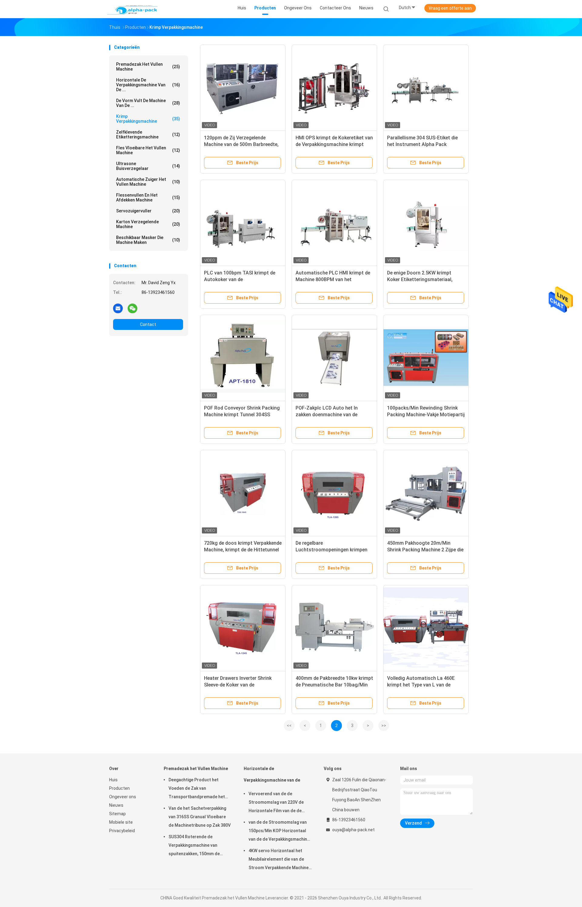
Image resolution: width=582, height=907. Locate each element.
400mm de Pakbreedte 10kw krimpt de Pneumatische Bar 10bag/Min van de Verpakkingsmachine (334, 684)
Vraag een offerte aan (450, 8)
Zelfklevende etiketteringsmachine (148, 134)
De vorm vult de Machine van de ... (148, 103)
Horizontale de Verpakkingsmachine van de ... (148, 85)
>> (383, 725)
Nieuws (116, 805)
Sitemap (117, 813)
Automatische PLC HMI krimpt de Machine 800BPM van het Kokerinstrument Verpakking (333, 279)
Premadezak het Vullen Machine (148, 66)
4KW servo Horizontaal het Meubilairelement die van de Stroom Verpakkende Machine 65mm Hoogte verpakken (279, 860)
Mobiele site (121, 822)
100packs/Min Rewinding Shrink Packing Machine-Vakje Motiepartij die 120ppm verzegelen (426, 414)
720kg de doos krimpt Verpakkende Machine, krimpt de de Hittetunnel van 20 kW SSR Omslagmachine (243, 549)
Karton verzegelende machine (148, 224)
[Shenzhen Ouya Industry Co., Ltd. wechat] (132, 308)
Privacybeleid (122, 830)
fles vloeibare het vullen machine (148, 150)
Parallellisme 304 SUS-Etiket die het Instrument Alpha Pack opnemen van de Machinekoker (422, 144)
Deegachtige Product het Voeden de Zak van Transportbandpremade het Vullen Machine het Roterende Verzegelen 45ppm (199, 789)
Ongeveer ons (122, 796)
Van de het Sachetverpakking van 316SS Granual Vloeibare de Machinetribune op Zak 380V (200, 817)
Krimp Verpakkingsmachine (148, 119)
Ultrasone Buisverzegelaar (148, 166)
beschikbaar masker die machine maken (148, 240)
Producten (119, 788)
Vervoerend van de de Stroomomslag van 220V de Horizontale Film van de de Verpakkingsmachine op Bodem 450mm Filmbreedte (280, 803)
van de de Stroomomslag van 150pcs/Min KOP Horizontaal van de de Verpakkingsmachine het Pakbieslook (279, 831)
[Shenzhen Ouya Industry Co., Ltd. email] (118, 308)
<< (289, 725)
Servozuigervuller (148, 210)
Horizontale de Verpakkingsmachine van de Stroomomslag (272, 777)
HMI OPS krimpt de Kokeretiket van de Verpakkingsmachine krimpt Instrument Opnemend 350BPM (334, 144)
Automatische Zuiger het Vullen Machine (148, 182)
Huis (113, 779)
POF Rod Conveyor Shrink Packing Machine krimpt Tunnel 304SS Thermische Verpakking (242, 414)
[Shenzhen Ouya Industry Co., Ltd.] (132, 9)
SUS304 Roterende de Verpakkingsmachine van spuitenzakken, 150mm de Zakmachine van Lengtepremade (194, 846)
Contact (148, 324)
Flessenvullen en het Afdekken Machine (148, 197)
